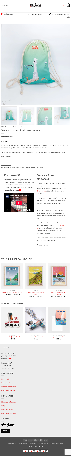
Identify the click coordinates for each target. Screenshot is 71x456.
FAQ (3, 406)
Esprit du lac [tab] (6, 167)
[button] (4, 5)
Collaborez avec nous (8, 390)
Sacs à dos (24, 126)
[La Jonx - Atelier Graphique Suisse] (35, 5)
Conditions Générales (8, 413)
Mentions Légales (7, 409)
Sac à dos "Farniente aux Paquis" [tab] (24, 167)
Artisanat (14, 126)
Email (5, 431)
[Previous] (5, 65)
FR (63, 5)
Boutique (5, 126)
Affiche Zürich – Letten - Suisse (12, 292)
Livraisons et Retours (8, 402)
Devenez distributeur (8, 387)
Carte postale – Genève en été (58, 337)
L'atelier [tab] (40, 167)
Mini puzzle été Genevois (35, 337)
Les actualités (6, 383)
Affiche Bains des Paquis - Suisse (59, 293)
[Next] (66, 65)
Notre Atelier (5, 379)
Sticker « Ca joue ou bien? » (12, 337)
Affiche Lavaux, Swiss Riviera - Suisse (35, 293)
